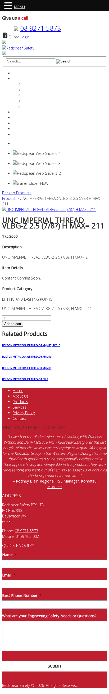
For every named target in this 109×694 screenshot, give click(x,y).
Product (9, 198)
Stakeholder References (43, 100)
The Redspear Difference (44, 84)
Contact (19, 128)
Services (19, 112)
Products (20, 117)
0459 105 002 (27, 536)
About (18, 78)
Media (28, 106)
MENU (19, 6)
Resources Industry (29, 123)
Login (24, 36)
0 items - (26, 143)
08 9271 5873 (40, 28)
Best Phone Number (22, 595)
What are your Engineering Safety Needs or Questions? (49, 616)
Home (18, 73)
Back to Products (16, 192)
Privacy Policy (24, 412)
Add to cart (12, 324)
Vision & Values (36, 95)
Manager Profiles (37, 89)
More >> (54, 486)
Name (9, 554)
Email (9, 575)
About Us (21, 396)
